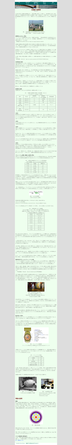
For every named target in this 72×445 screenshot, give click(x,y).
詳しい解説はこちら (19, 440)
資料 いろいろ (53, 3)
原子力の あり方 (27, 3)
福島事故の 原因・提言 (36, 3)
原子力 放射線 (44, 3)
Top (19, 2)
